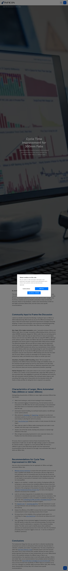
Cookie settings (26, 288)
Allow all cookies (34, 292)
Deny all (41, 288)
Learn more (22, 284)
